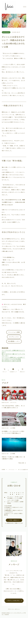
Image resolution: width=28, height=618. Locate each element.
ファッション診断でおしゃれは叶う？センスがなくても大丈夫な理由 (13, 358)
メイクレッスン (14, 337)
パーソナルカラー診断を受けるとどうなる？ (13, 351)
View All (21, 463)
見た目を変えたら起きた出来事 (11, 361)
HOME (3, 469)
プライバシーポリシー (14, 609)
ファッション (11, 469)
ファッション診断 (14, 332)
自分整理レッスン (14, 341)
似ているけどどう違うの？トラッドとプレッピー (13, 354)
